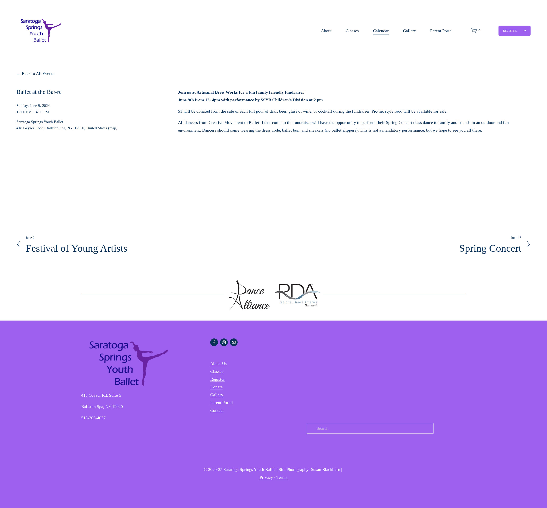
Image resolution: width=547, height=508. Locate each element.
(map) (112, 128)
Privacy (266, 477)
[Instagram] (224, 342)
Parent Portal (441, 30)
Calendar (381, 30)
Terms (281, 477)
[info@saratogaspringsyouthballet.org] (234, 342)
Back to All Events (38, 73)
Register (510, 30)
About (326, 30)
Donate (216, 387)
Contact (217, 410)
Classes (352, 30)
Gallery (409, 30)
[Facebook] (214, 342)
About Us (218, 363)
